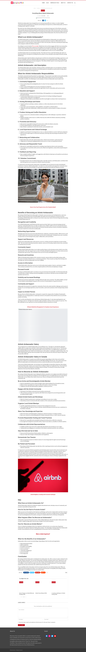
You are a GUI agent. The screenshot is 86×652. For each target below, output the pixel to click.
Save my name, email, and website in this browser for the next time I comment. (37, 622)
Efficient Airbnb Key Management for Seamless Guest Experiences (43, 307)
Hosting (43, 10)
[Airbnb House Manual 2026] (43, 586)
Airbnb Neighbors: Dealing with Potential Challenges (43, 494)
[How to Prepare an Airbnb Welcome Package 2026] (26, 586)
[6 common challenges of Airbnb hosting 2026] (59, 586)
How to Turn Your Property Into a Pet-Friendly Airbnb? (43, 207)
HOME (43, 2)
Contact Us (70, 2)
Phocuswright (35, 46)
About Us (63, 2)
